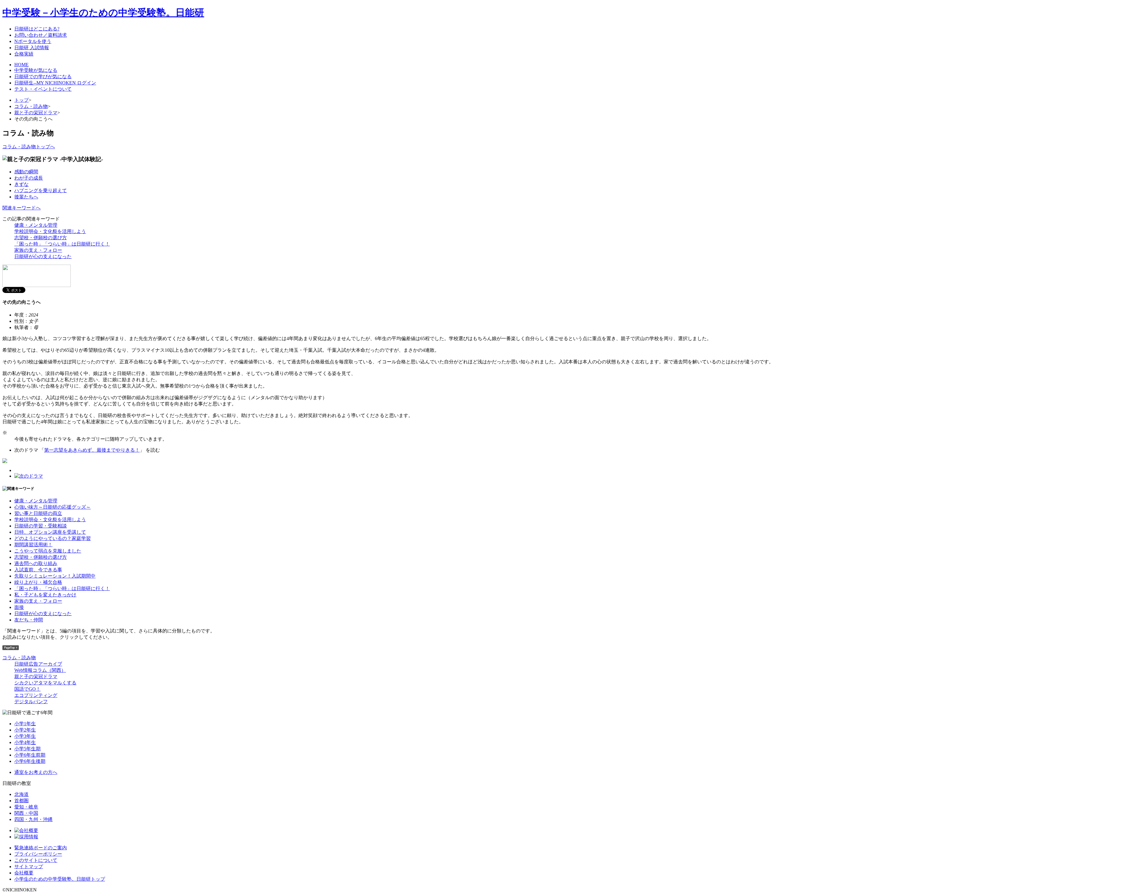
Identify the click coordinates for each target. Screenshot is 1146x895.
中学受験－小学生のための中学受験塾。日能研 (103, 12)
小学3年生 (25, 736)
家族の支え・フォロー (38, 250)
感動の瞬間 (26, 171)
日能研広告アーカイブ (38, 663)
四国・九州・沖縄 (33, 819)
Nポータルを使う (32, 41)
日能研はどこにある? (36, 28)
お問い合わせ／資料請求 (40, 35)
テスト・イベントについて (43, 89)
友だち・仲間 (28, 619)
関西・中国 (26, 813)
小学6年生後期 (29, 761)
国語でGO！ (27, 689)
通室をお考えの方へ (35, 772)
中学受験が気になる (35, 70)
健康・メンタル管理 (35, 225)
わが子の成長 (28, 177)
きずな (21, 184)
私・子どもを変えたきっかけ (45, 594)
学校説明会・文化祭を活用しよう (50, 231)
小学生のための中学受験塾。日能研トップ (59, 879)
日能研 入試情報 (31, 47)
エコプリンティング (35, 695)
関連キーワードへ (21, 207)
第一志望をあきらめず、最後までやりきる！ (92, 450)
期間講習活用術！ (33, 544)
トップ (21, 100)
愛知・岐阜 (26, 806)
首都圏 (21, 800)
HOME (21, 64)
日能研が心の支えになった (43, 256)
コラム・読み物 (31, 106)
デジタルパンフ (31, 701)
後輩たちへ (26, 196)
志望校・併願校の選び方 (40, 237)
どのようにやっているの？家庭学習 (52, 538)
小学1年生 (25, 723)
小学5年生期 (27, 748)
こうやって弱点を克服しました (47, 550)
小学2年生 (25, 729)
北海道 (21, 794)
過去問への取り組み (35, 563)
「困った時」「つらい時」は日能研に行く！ (62, 243)
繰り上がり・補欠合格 (38, 582)
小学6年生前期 (29, 754)
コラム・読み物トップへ (28, 146)
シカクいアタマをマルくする (45, 682)
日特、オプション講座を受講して (50, 532)
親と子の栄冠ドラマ (35, 112)
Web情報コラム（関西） (40, 670)
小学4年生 (25, 742)
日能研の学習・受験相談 (40, 525)
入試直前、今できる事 (38, 569)
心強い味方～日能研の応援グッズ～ (52, 507)
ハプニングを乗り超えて (40, 190)
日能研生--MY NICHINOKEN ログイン (55, 82)
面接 (19, 607)
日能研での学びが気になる (43, 76)
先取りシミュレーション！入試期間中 (55, 575)
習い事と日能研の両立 (38, 513)
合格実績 (23, 53)
